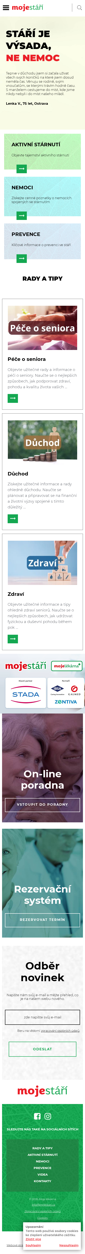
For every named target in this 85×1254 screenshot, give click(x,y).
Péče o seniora (27, 359)
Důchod (18, 474)
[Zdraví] (42, 562)
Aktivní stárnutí (43, 1155)
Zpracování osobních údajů (43, 1211)
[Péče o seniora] (42, 328)
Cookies (42, 1217)
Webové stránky (17, 1245)
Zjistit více (33, 1239)
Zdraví (16, 594)
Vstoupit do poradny (42, 805)
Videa (43, 1174)
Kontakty (42, 1181)
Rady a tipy (42, 1148)
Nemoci (42, 1161)
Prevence (42, 1168)
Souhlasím (33, 1245)
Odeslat (42, 1049)
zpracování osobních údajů (60, 1031)
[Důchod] (42, 442)
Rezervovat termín (42, 920)
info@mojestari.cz (43, 1204)
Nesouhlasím (68, 1245)
